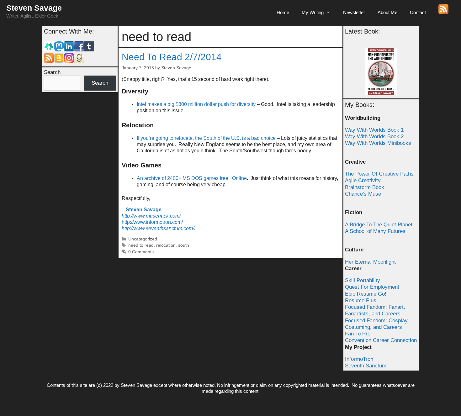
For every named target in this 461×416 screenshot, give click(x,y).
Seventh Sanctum (365, 366)
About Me (387, 12)
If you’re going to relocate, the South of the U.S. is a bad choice (206, 138)
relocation (166, 245)
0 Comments (141, 252)
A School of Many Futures (375, 231)
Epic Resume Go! (365, 294)
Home (283, 12)
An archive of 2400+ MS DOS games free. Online (192, 178)
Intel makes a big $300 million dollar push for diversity (196, 104)
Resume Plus (360, 300)
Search (52, 72)
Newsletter (354, 12)
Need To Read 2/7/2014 (172, 57)
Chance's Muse (363, 194)
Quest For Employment (372, 287)
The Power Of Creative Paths (379, 174)
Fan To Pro (357, 334)
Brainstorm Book (364, 187)
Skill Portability (362, 280)
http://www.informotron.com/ (152, 222)
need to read (141, 245)
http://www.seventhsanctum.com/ (158, 228)
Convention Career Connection (381, 340)
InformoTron (359, 359)
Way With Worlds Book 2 (374, 137)
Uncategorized (142, 239)
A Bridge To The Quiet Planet (378, 225)
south (183, 245)
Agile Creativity (363, 180)
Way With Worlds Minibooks (378, 143)
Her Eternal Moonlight (370, 262)
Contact (418, 12)
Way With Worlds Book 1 (374, 130)
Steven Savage (34, 7)
